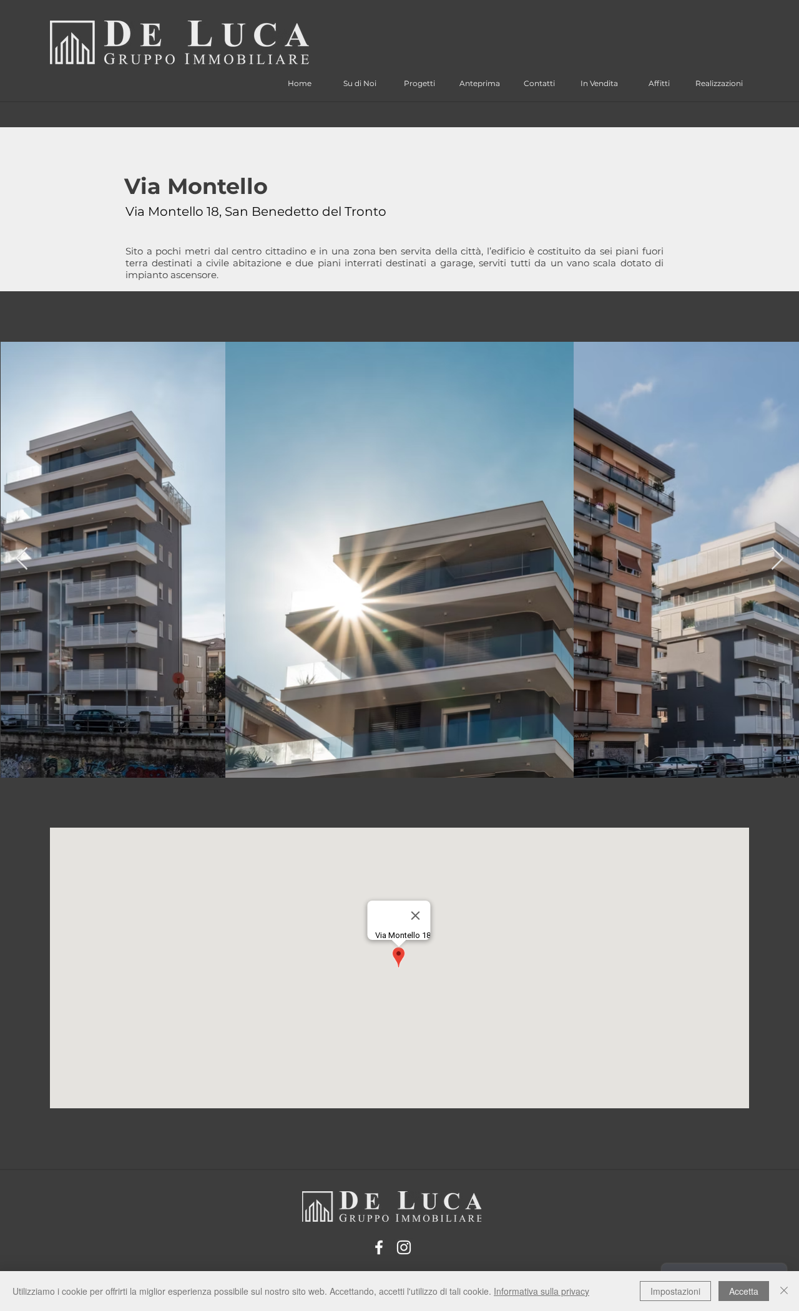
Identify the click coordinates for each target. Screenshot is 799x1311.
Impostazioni (675, 1291)
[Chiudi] (784, 1291)
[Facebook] (379, 1247)
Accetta (743, 1291)
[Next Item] (777, 559)
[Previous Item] (21, 559)
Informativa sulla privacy (541, 1291)
